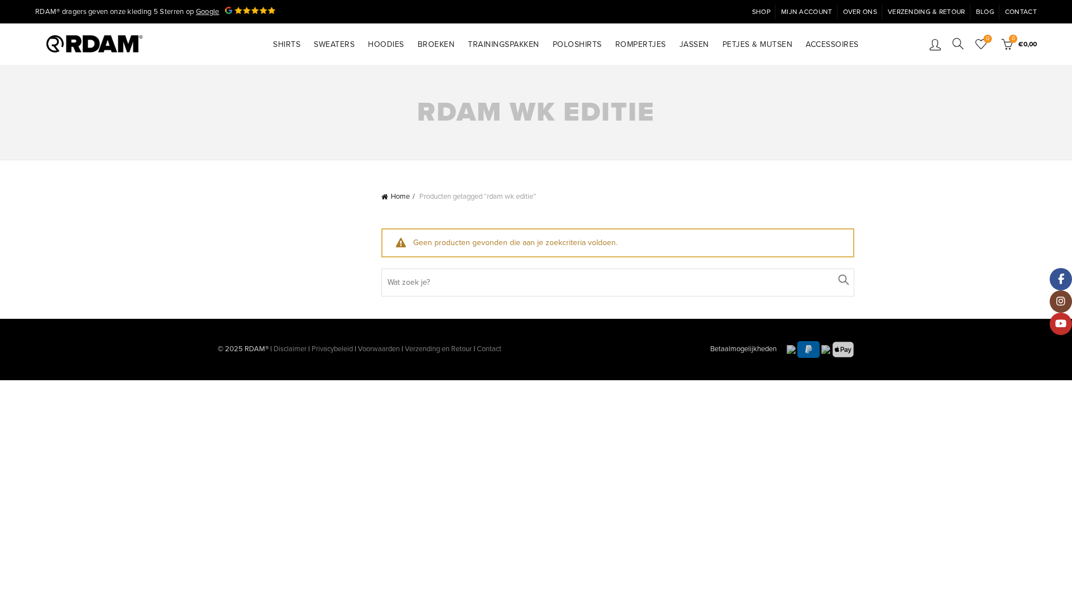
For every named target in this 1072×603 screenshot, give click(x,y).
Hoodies (386, 44)
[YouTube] (1061, 324)
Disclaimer (290, 348)
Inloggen (935, 44)
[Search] (958, 43)
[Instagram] (1061, 301)
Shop (761, 12)
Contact (1021, 12)
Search (843, 280)
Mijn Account (806, 12)
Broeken (436, 44)
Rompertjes (640, 44)
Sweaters (334, 44)
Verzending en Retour (438, 348)
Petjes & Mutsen (757, 44)
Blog (985, 12)
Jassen (694, 44)
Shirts (286, 44)
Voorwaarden (379, 348)
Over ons (860, 12)
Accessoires (832, 44)
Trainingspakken (503, 44)
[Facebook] (1061, 279)
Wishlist (987, 39)
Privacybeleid (332, 348)
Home (400, 196)
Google (207, 11)
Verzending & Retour (926, 12)
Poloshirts (577, 44)
